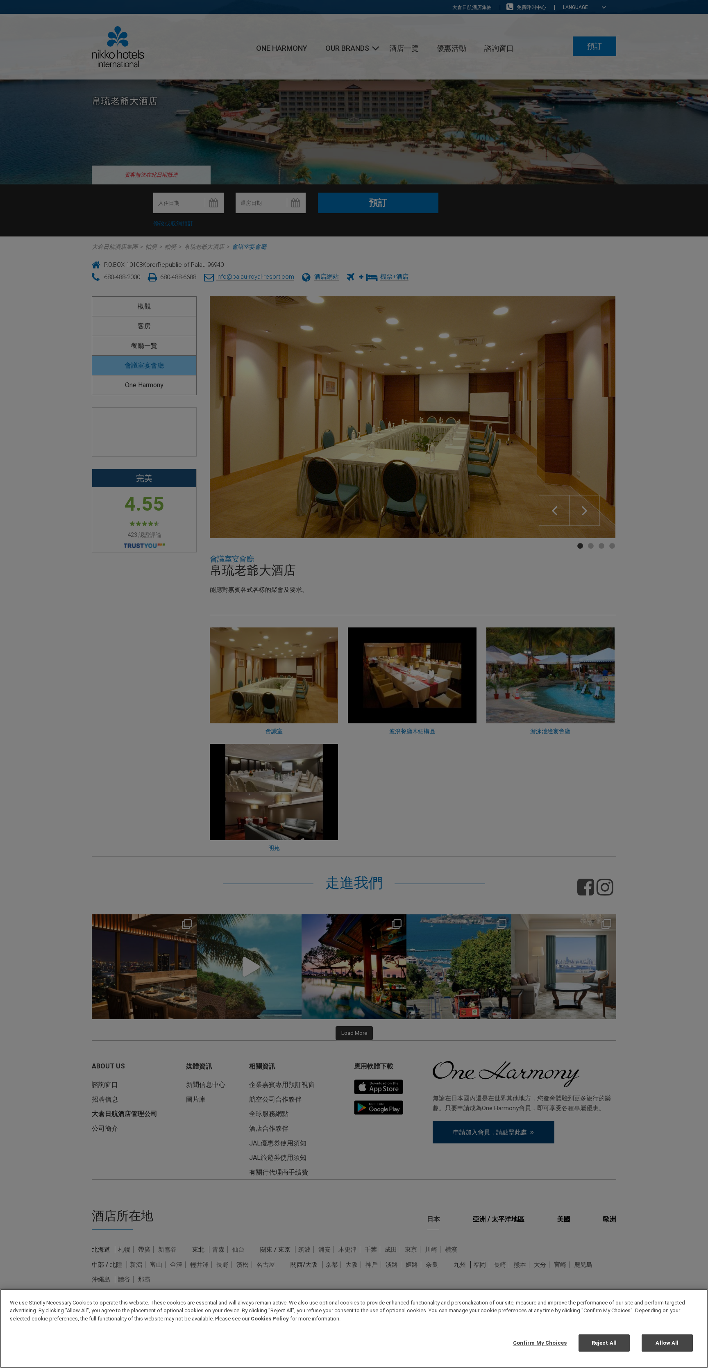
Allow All (667, 1343)
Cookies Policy (270, 1319)
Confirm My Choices (540, 1343)
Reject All (604, 1343)
